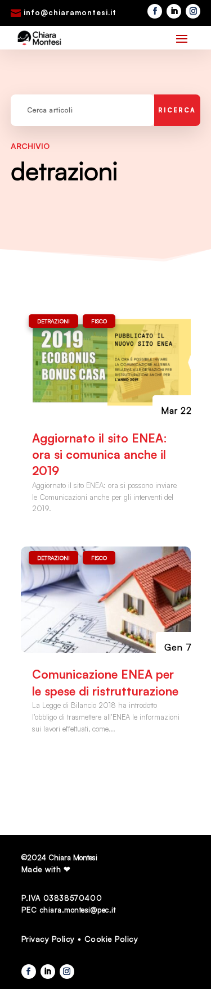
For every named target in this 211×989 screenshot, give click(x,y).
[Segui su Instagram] (193, 11)
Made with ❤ (46, 869)
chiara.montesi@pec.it (78, 909)
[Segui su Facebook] (154, 11)
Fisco (99, 321)
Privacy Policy (48, 938)
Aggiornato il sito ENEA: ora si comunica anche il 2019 (99, 454)
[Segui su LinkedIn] (174, 11)
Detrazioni (53, 321)
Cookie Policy (111, 938)
